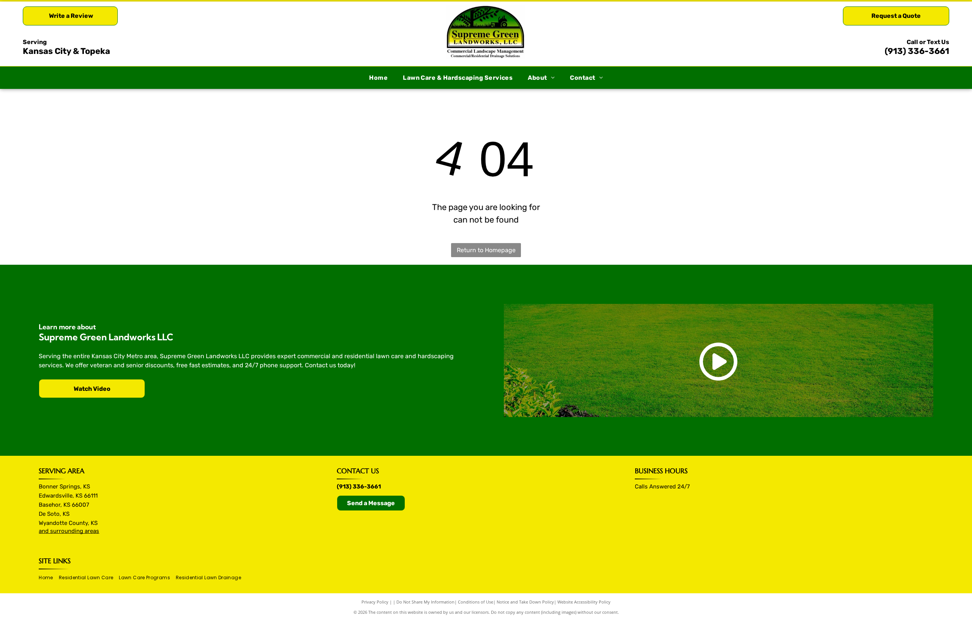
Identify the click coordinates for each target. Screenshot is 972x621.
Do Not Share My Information (425, 602)
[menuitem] (378, 77)
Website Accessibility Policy (584, 602)
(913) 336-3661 (917, 51)
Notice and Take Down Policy (525, 602)
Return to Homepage (486, 250)
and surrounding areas (69, 531)
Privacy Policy (374, 602)
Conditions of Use (475, 602)
